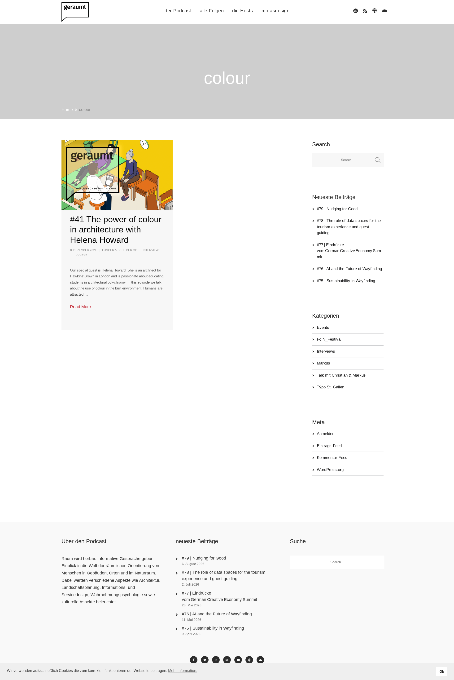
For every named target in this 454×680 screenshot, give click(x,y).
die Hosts (242, 10)
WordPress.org (330, 469)
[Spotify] (355, 11)
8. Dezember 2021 (83, 250)
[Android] (384, 11)
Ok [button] (442, 671)
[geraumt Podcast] (79, 12)
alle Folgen (212, 10)
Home (67, 109)
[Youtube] (238, 660)
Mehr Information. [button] (182, 671)
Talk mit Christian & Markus (341, 375)
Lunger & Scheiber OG (119, 250)
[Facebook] (193, 660)
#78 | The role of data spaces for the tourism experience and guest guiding (349, 226)
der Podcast (178, 10)
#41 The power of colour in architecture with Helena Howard (116, 229)
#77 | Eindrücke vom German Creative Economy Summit (349, 251)
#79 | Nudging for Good (338, 209)
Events (323, 327)
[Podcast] (374, 11)
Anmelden (325, 433)
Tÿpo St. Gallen (330, 387)
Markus (323, 363)
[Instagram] (216, 660)
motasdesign (276, 10)
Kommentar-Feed (332, 457)
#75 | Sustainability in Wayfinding (346, 281)
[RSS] (365, 11)
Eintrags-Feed (329, 446)
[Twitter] (205, 660)
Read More (80, 306)
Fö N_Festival (329, 339)
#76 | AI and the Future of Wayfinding (349, 269)
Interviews (151, 250)
